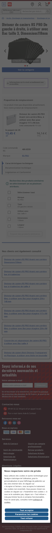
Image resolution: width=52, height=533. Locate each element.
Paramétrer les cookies (26, 514)
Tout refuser (26, 518)
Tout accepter (27, 510)
